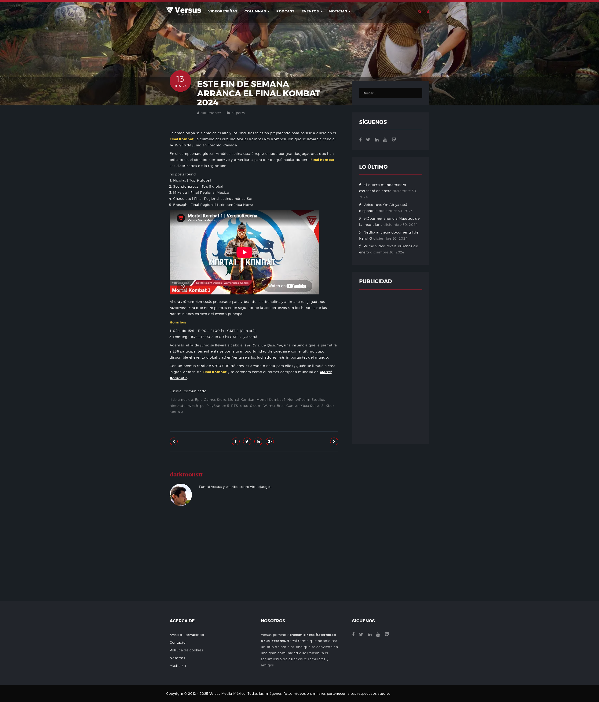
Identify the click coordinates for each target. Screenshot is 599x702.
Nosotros (177, 658)
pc (202, 406)
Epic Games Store (210, 399)
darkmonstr (211, 113)
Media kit (178, 666)
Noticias (338, 11)
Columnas (256, 11)
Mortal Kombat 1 (270, 399)
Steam (256, 406)
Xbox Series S (312, 406)
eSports (238, 113)
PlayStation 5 (217, 406)
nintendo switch (184, 406)
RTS (234, 406)
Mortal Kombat (241, 399)
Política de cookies (186, 650)
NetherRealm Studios (306, 399)
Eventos (311, 11)
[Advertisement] (254, 567)
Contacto (178, 642)
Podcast (285, 11)
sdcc (244, 406)
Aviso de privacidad (187, 635)
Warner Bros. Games (281, 406)
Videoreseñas (222, 11)
